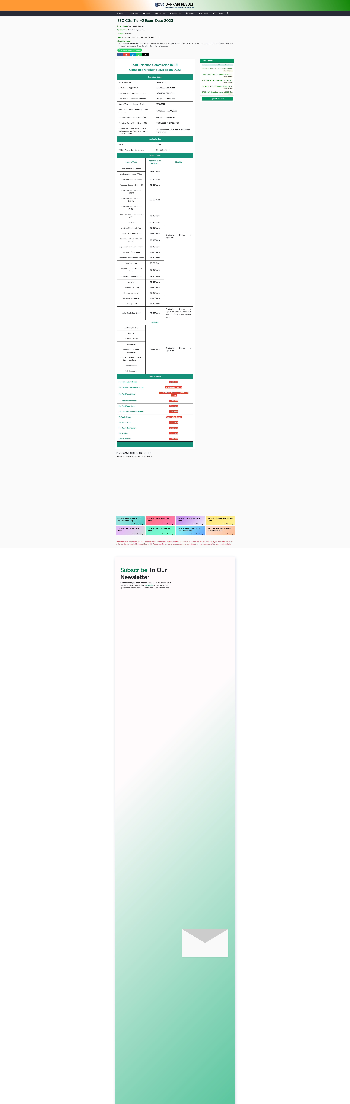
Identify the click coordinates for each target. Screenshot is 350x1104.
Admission (204, 13)
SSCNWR (163, 393)
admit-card (126, 37)
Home (120, 13)
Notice (179, 387)
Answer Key (170, 387)
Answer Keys (176, 13)
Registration (171, 417)
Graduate (135, 37)
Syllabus (190, 13)
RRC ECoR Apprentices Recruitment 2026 (217, 69)
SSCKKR (184, 393)
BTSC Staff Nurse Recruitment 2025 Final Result (220, 93)
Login (179, 417)
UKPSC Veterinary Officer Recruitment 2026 (218, 75)
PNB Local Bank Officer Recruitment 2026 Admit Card (222, 87)
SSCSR (174, 395)
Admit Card (161, 13)
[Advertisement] (170, 486)
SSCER (177, 393)
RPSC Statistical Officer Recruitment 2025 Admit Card (222, 81)
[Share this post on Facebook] (120, 54)
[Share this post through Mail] (126, 54)
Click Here (173, 382)
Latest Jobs (133, 13)
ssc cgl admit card (152, 37)
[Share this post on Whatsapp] (139, 54)
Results (147, 13)
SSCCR (171, 393)
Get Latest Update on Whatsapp (130, 50)
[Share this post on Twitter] (145, 54)
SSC (142, 37)
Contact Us (219, 13)
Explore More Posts (217, 99)
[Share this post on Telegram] (133, 54)
